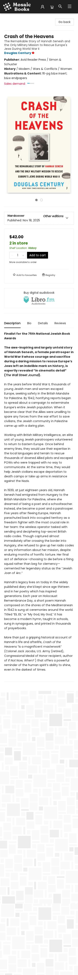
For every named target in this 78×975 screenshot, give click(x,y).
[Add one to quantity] (23, 255)
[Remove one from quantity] (12, 255)
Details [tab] (43, 323)
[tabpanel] (39, 506)
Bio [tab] (29, 323)
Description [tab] (12, 323)
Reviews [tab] (60, 323)
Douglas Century (17, 53)
